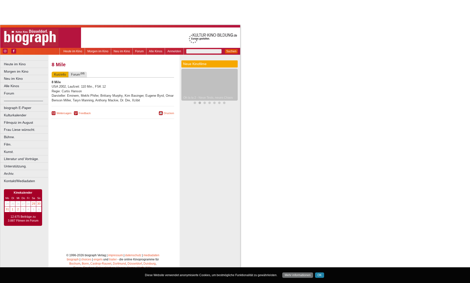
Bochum (74, 263)
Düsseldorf (135, 263)
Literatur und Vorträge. (21, 159)
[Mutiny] (209, 103)
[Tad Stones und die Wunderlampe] (214, 103)
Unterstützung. (15, 166)
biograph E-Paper (17, 108)
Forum (139, 51)
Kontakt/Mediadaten (19, 181)
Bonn (85, 263)
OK (319, 275)
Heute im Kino (72, 51)
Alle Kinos (155, 51)
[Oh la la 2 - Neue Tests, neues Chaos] (199, 103)
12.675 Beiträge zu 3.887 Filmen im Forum (23, 218)
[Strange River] (224, 103)
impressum (115, 255)
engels (98, 259)
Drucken (169, 113)
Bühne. (9, 137)
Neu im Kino (122, 51)
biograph (73, 259)
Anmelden (174, 51)
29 (33, 203)
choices (86, 259)
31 (7, 209)
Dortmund (119, 263)
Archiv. (9, 173)
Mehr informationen (298, 275)
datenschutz (133, 255)
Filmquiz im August (18, 122)
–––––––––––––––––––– (23, 101)
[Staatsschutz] (219, 103)
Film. (8, 144)
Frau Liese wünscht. (19, 130)
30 (39, 203)
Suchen (231, 51)
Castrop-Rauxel (100, 263)
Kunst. (9, 152)
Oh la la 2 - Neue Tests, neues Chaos (208, 97)
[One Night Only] (204, 103)
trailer (113, 259)
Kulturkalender (15, 115)
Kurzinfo (60, 74)
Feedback (85, 113)
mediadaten (151, 255)
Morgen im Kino (97, 51)
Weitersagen (64, 113)
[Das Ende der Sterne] (194, 103)
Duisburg (149, 263)
